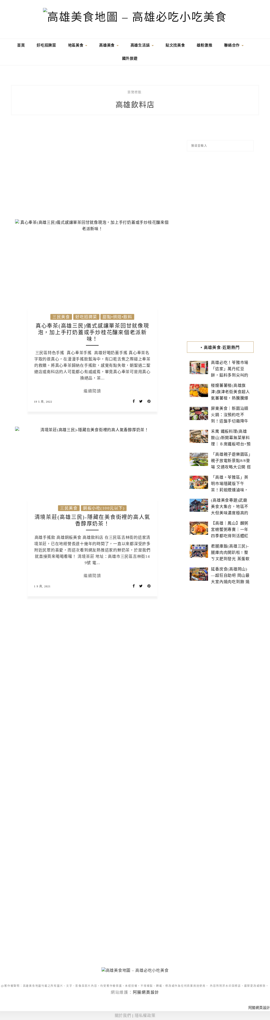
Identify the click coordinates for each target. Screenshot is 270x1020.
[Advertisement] (92, 170)
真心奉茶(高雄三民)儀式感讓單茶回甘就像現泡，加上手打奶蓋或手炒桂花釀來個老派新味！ (92, 332)
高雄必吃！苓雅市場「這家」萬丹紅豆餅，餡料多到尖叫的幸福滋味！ (229, 372)
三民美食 (61, 317)
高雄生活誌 (141, 45)
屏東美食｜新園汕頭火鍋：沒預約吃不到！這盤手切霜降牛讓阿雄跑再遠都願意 (229, 418)
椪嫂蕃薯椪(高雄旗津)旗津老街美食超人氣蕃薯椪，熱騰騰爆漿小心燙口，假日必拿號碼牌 (230, 398)
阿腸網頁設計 (146, 992)
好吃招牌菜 (46, 45)
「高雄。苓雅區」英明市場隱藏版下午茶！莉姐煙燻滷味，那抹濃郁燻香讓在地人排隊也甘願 (229, 490)
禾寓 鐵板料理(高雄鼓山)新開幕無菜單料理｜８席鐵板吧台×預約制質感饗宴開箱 (231, 440)
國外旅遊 (130, 58)
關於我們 (123, 1015)
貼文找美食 (175, 45)
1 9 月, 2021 (42, 586)
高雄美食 (107, 45)
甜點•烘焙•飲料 (117, 317)
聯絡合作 (232, 45)
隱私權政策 (145, 1015)
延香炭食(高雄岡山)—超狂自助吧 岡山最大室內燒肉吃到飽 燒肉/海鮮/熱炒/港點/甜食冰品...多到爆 (230, 582)
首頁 (20, 45)
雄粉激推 (204, 45)
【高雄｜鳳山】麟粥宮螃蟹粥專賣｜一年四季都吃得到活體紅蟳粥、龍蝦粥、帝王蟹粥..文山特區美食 (229, 536)
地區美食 (76, 45)
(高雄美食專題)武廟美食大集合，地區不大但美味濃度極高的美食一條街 (229, 509)
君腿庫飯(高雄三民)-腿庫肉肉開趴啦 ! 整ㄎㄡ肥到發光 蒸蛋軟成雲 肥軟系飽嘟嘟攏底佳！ (230, 559)
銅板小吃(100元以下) (103, 508)
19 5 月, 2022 (43, 401)
